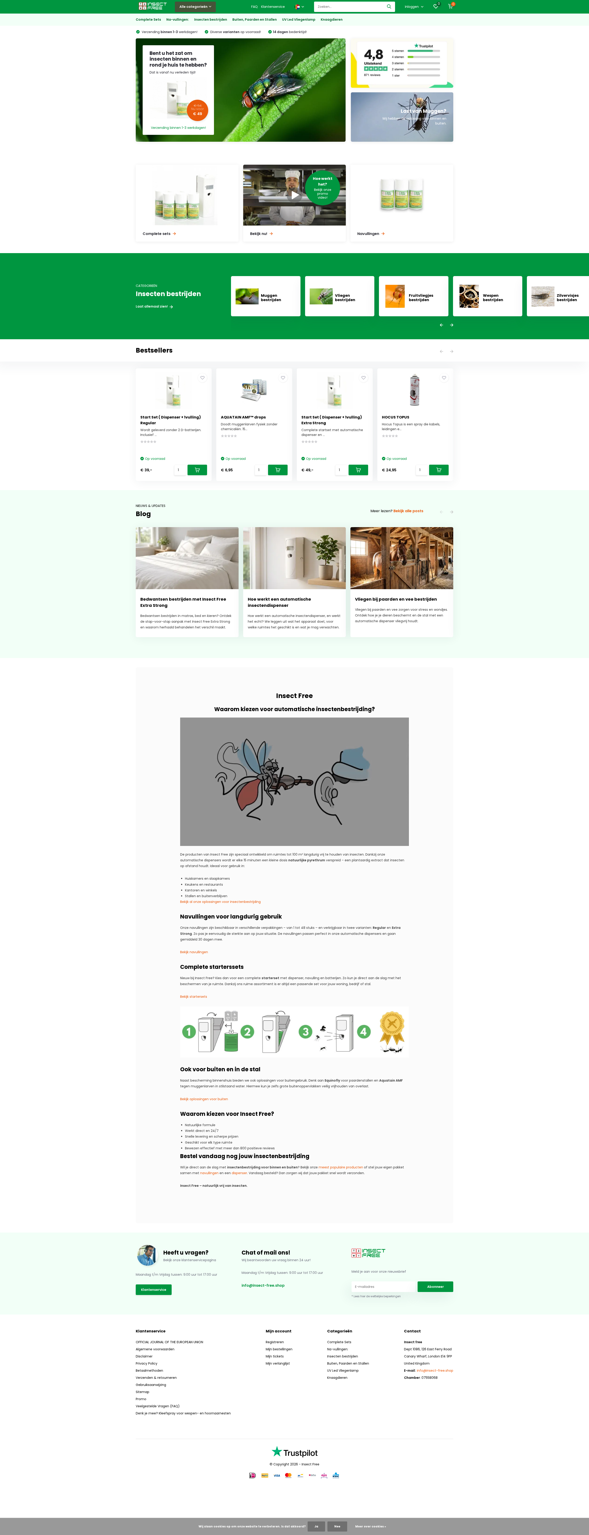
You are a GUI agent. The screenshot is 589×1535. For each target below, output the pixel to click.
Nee (337, 1526)
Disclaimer (144, 1356)
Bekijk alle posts (408, 511)
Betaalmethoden (149, 1370)
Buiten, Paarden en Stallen (254, 19)
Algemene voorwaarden (155, 1349)
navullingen (209, 1173)
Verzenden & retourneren (156, 1377)
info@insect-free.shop (263, 1285)
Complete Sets (148, 19)
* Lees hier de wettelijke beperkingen (376, 1296)
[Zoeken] (389, 7)
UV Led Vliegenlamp (298, 19)
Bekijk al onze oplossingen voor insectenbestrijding (220, 901)
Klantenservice (273, 6)
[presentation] (441, 325)
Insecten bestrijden (210, 19)
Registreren (275, 1342)
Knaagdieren (332, 19)
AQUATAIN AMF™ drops (243, 417)
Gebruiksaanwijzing (151, 1384)
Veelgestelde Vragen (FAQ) (158, 1406)
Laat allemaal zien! (152, 306)
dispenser (239, 1173)
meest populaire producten (341, 1167)
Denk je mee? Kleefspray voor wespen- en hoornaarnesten (183, 1413)
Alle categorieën (193, 6)
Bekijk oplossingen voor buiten (204, 1099)
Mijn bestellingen (279, 1349)
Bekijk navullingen (194, 952)
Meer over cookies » (370, 1526)
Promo (141, 1399)
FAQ (254, 6)
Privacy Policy (146, 1363)
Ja (316, 1526)
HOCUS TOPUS (395, 417)
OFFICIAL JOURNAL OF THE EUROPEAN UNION (169, 1342)
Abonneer (435, 1286)
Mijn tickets (275, 1356)
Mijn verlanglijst (278, 1363)
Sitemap (142, 1392)
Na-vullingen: (177, 19)
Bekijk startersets (193, 996)
